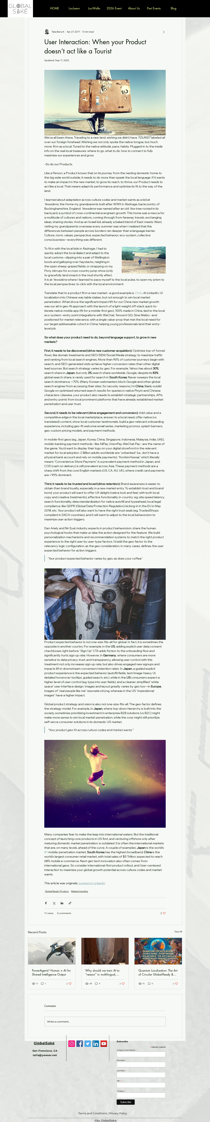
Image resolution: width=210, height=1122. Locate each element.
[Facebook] (79, 1043)
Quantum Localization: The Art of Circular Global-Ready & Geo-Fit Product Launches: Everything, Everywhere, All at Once (158, 972)
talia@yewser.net (45, 1055)
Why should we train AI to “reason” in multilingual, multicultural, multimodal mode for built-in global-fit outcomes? (104, 972)
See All (178, 931)
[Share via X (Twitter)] (53, 903)
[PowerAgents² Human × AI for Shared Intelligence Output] (51, 951)
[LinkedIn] (96, 1043)
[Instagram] (71, 1043)
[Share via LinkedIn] (61, 903)
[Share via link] (70, 903)
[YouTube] (104, 1043)
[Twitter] (87, 1043)
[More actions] (164, 32)
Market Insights (79, 891)
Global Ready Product (57, 891)
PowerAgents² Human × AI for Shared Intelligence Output (51, 972)
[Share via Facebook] (45, 903)
